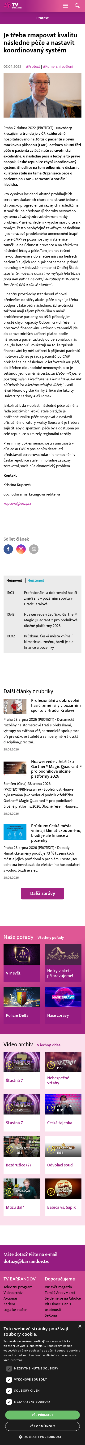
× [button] (79, 1326)
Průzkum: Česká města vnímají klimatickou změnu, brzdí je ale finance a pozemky (48, 642)
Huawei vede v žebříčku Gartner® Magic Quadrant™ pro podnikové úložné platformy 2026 (50, 620)
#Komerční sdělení (58, 66)
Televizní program (18, 1287)
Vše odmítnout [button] (42, 1426)
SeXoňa (51, 1315)
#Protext (33, 66)
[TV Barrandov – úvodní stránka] (13, 5)
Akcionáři (11, 1298)
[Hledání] (77, 6)
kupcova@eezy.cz (17, 503)
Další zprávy (42, 893)
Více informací (13, 1360)
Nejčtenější (36, 580)
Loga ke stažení (16, 1310)
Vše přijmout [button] (42, 1415)
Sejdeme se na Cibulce (63, 1298)
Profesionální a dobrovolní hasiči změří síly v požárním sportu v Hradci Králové (50, 598)
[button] (42, 1437)
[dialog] (42, 1383)
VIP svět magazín (58, 1287)
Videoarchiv (13, 1293)
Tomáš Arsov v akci (60, 1293)
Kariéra (9, 1304)
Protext (42, 18)
